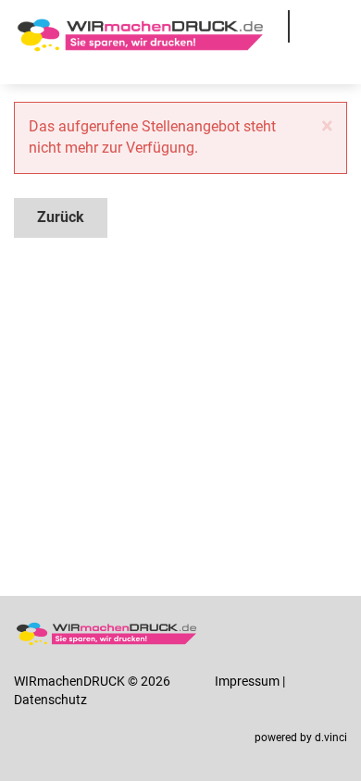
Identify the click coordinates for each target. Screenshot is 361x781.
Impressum (247, 681)
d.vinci (331, 737)
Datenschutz (50, 699)
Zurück (60, 217)
